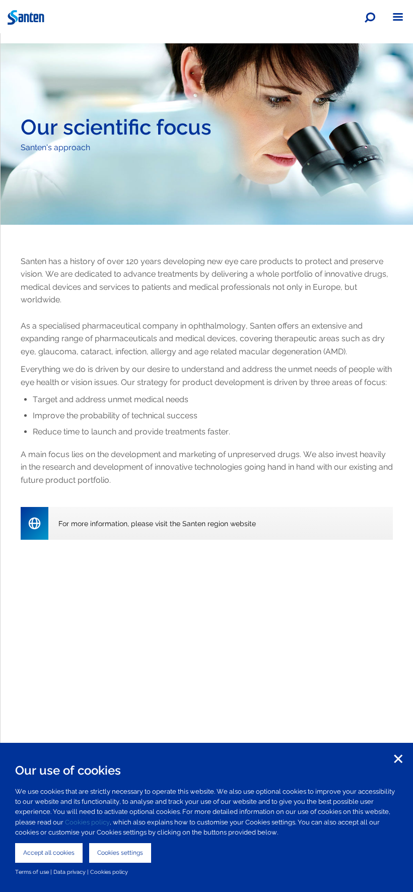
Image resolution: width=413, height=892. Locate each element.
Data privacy (69, 871)
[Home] (206, 18)
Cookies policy (87, 822)
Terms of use (32, 871)
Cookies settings (120, 852)
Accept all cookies (49, 852)
